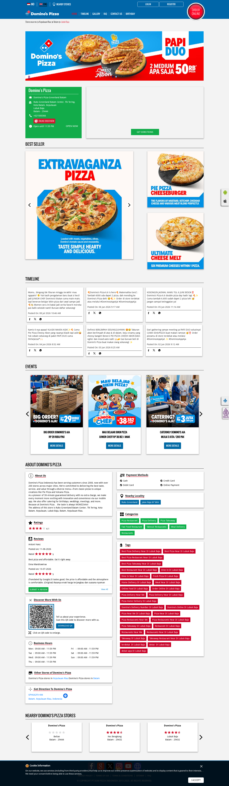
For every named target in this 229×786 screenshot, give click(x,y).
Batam (56, 21)
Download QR (65, 626)
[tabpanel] (114, 56)
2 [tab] (116, 77)
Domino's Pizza (56, 725)
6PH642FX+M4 (36, 695)
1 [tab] (113, 77)
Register (171, 4)
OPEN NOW (72, 126)
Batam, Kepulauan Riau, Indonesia (45, 699)
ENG (45, 4)
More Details (56, 445)
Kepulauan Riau (45, 21)
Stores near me (31, 21)
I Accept (196, 780)
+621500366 (39, 115)
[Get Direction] (65, 697)
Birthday (130, 13)
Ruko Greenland (129, 502)
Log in (148, 4)
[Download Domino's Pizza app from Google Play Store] (225, 195)
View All (104, 589)
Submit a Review (38, 589)
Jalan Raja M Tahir (150, 502)
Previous (30, 205)
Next (129, 205)
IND (32, 4)
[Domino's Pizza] (42, 13)
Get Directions (145, 132)
